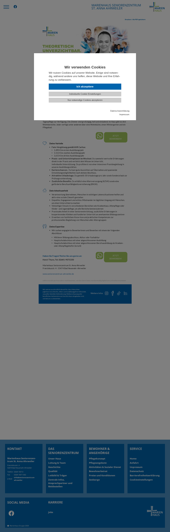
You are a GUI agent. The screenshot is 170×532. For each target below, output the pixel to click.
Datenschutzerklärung (119, 111)
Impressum (124, 114)
